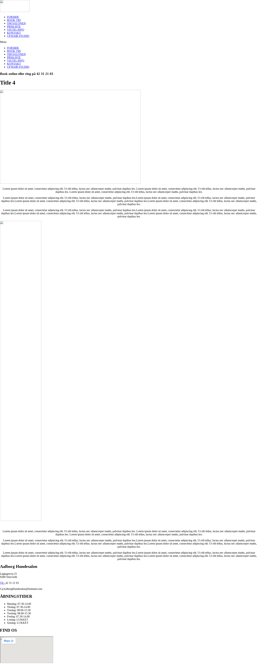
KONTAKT (14, 32)
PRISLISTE (14, 26)
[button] (129, 42)
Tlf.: (2, 582)
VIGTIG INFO (15, 29)
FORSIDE (13, 16)
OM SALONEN (16, 23)
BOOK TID (14, 20)
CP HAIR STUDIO (18, 35)
